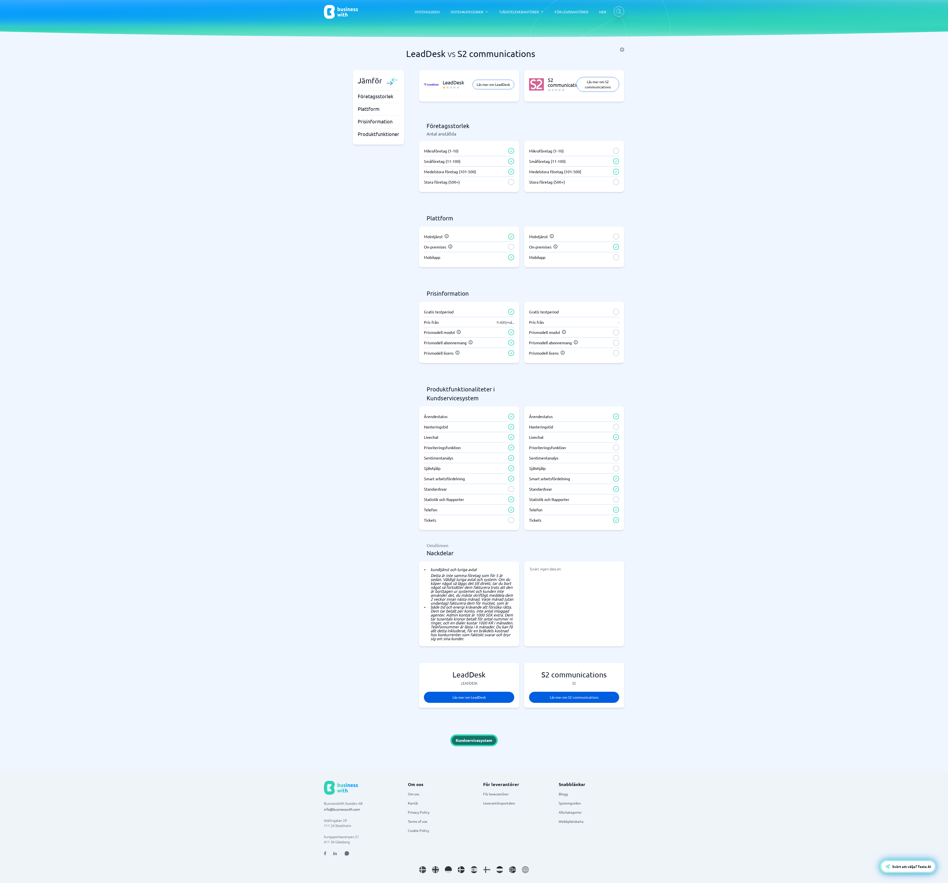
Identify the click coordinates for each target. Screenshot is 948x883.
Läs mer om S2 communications (598, 84)
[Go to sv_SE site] (422, 869)
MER (602, 12)
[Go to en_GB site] (435, 869)
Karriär (413, 803)
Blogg (563, 794)
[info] (622, 50)
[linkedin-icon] (335, 853)
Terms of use (417, 821)
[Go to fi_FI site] (486, 869)
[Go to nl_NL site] (499, 869)
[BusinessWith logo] (341, 12)
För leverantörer (496, 794)
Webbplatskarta (571, 821)
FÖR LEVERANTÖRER (571, 12)
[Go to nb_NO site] (512, 869)
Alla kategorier (570, 812)
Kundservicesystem (474, 740)
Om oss (413, 794)
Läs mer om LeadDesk (493, 84)
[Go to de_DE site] (448, 869)
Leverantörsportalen (499, 803)
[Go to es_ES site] (474, 869)
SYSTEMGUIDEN (427, 12)
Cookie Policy (418, 830)
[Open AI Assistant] (347, 853)
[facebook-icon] (325, 853)
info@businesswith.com (342, 809)
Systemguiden (570, 803)
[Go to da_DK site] (461, 869)
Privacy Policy (419, 812)
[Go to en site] (525, 869)
